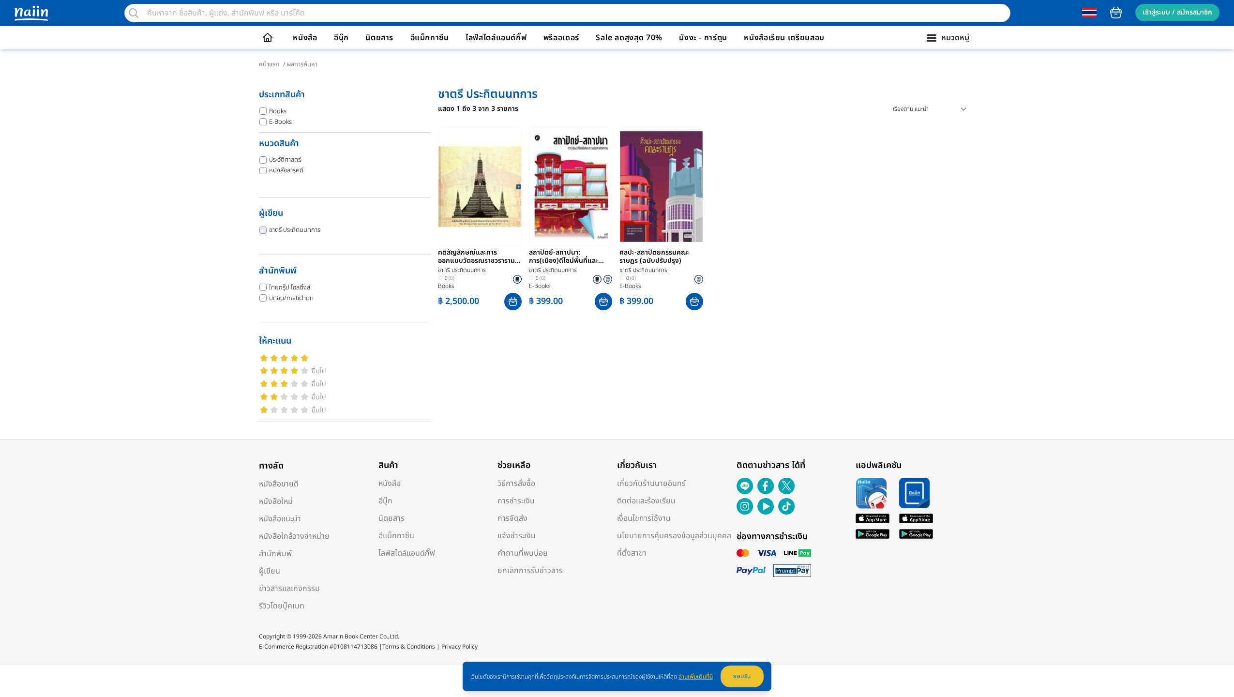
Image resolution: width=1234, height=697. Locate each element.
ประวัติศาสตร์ (285, 160)
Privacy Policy (459, 646)
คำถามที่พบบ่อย (522, 553)
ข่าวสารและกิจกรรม (289, 588)
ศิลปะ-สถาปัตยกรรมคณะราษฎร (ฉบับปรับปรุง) (654, 257)
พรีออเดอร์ (561, 38)
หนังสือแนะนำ (280, 519)
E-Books (280, 122)
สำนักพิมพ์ (275, 554)
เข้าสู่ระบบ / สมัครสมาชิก (1177, 12)
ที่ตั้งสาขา (632, 553)
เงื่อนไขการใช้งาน (644, 518)
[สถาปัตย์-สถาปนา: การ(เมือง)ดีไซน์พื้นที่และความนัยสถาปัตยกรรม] (571, 186)
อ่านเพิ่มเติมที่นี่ (695, 676)
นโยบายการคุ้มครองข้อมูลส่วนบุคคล (674, 536)
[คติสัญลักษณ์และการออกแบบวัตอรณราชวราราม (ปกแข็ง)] (480, 186)
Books (277, 111)
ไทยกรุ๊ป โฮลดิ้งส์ (289, 287)
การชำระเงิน (516, 501)
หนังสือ (305, 38)
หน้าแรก (269, 64)
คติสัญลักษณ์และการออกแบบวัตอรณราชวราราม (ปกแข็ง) (476, 257)
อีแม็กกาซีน (429, 38)
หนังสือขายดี (279, 484)
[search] (133, 13)
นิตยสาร (379, 38)
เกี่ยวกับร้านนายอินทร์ (651, 483)
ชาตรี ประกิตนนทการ (294, 230)
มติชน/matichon (291, 298)
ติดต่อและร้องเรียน (646, 501)
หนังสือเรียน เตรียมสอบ (784, 38)
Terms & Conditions (408, 646)
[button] (513, 301)
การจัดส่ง (512, 518)
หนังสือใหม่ (276, 501)
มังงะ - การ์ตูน (703, 38)
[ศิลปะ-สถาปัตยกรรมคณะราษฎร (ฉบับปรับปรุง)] (661, 186)
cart (1116, 12)
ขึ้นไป (319, 371)
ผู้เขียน (269, 571)
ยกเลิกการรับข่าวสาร (530, 570)
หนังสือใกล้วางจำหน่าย (294, 536)
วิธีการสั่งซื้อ (516, 483)
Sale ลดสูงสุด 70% (629, 38)
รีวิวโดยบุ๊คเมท (281, 606)
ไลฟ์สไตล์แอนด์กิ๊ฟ (496, 38)
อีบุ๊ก (341, 38)
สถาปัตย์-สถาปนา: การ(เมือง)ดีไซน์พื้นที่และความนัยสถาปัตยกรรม (563, 257)
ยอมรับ (742, 676)
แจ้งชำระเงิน (516, 536)
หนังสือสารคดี (286, 170)
